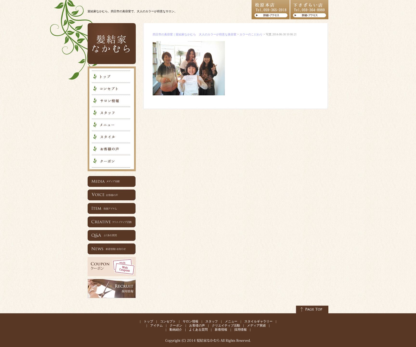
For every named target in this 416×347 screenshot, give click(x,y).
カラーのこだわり (251, 34)
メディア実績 (256, 325)
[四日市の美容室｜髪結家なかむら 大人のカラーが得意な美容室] (112, 63)
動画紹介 (175, 329)
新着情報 (221, 329)
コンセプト (168, 321)
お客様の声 (197, 325)
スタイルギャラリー (258, 321)
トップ (148, 321)
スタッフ (211, 321)
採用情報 (240, 329)
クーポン (176, 325)
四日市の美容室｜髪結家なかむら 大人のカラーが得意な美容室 (194, 34)
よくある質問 (198, 329)
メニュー (231, 321)
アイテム (156, 325)
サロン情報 (190, 321)
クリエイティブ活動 (226, 325)
